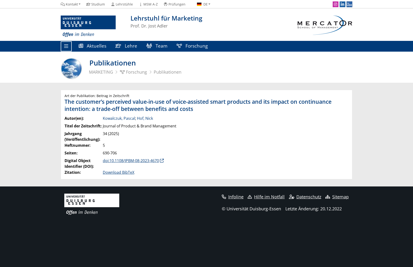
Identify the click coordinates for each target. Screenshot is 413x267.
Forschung (196, 46)
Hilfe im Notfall (269, 197)
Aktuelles (96, 46)
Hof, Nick (145, 118)
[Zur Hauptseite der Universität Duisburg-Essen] (88, 26)
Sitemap (340, 197)
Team (161, 46)
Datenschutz (308, 197)
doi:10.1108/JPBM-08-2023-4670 (131, 160)
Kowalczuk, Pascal (119, 118)
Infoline (236, 197)
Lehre (130, 46)
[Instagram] (335, 4)
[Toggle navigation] (66, 46)
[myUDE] (349, 4)
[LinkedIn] (342, 4)
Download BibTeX (118, 172)
